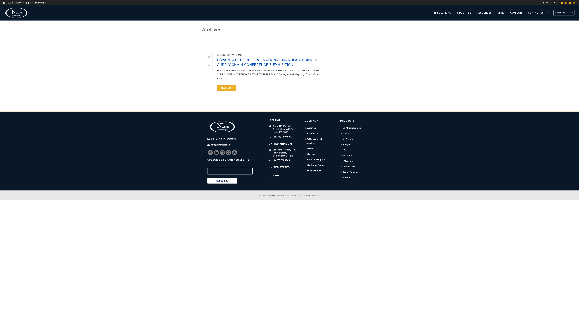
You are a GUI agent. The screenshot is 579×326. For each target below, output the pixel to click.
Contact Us (536, 12)
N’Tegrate (348, 161)
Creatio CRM (349, 166)
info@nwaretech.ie (38, 3)
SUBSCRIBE (222, 181)
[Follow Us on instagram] (222, 152)
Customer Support (316, 165)
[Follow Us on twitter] (228, 152)
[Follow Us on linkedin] (216, 152)
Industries (464, 12)
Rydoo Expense (350, 172)
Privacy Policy (314, 170)
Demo (501, 12)
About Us (311, 128)
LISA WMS (348, 133)
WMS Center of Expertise (313, 141)
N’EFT (346, 150)
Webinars (312, 148)
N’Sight (346, 144)
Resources (484, 12)
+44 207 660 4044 (281, 160)
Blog (223, 55)
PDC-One (347, 155)
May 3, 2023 (237, 55)
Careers (311, 154)
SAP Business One (352, 128)
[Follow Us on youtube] (234, 152)
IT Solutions (442, 12)
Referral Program (316, 159)
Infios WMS (348, 177)
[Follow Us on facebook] (210, 152)
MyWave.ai (348, 139)
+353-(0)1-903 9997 (15, 3)
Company (516, 12)
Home (349, 42)
